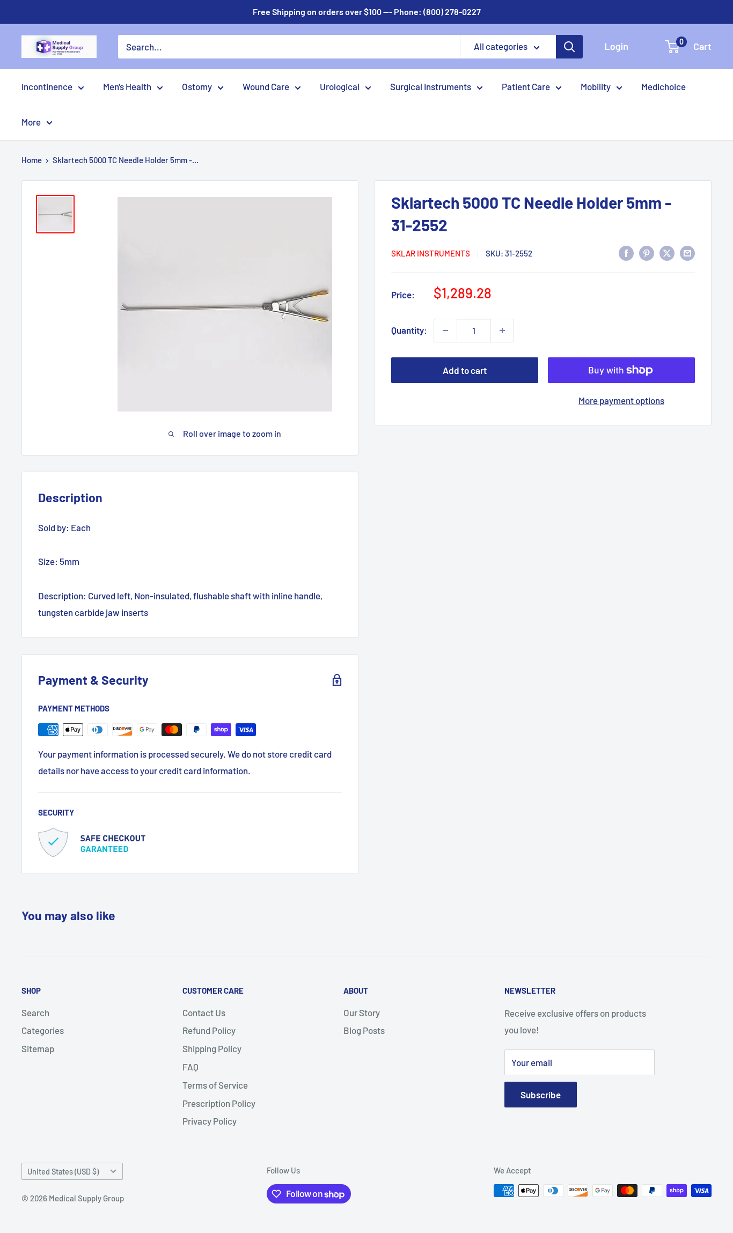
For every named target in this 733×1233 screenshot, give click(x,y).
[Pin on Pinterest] (646, 252)
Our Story (361, 1012)
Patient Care (526, 86)
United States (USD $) (63, 1171)
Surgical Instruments (430, 86)
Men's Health (127, 86)
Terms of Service (215, 1085)
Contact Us (203, 1012)
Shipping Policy (211, 1048)
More (31, 121)
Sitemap (37, 1048)
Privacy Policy (209, 1120)
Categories (42, 1030)
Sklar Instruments (430, 253)
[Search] (569, 46)
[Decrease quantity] (445, 330)
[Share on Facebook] (626, 252)
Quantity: (409, 330)
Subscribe (541, 1094)
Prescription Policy (218, 1103)
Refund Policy (209, 1030)
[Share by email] (687, 252)
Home (31, 160)
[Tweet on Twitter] (667, 252)
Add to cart (465, 370)
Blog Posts (364, 1030)
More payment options (621, 400)
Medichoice (663, 86)
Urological (340, 86)
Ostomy (197, 86)
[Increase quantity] (502, 330)
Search (35, 1012)
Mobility (596, 86)
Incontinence (46, 86)
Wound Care (266, 86)
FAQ (190, 1066)
